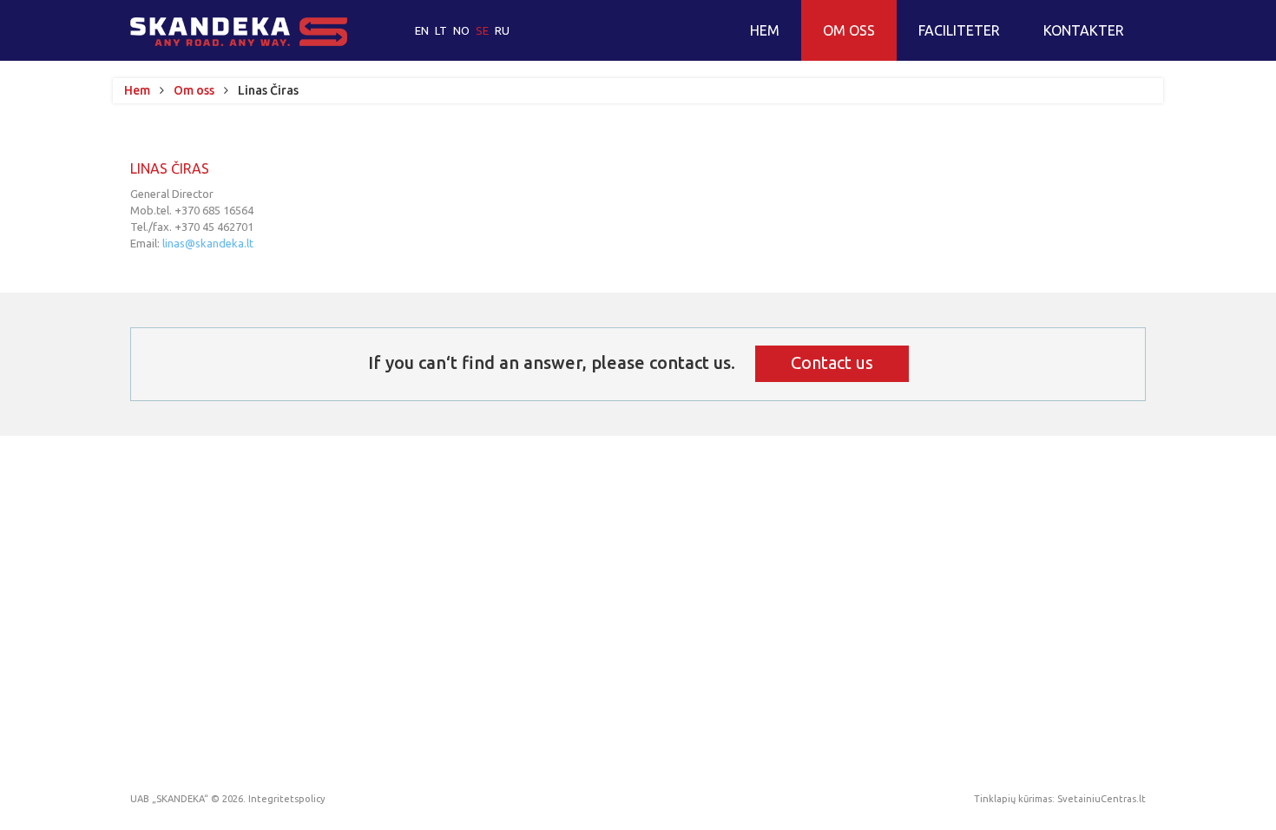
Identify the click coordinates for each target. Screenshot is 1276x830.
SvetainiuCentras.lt (1101, 799)
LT (442, 30)
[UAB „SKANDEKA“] (238, 31)
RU (502, 30)
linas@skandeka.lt (207, 243)
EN (423, 30)
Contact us (832, 362)
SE (483, 30)
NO (462, 30)
